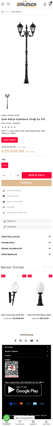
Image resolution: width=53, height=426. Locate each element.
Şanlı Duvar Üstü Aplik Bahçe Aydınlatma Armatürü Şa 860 (13, 315)
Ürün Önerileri (9, 254)
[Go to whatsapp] (6, 417)
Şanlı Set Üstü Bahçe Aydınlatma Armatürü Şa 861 (39, 315)
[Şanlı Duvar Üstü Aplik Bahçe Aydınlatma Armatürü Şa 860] (13, 294)
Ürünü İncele (18, 297)
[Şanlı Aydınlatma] (9, 11)
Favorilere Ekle (13, 297)
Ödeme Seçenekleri (11, 248)
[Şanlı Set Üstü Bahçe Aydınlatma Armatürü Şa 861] (39, 294)
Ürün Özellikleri (10, 237)
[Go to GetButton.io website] (6, 423)
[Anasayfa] (4, 11)
